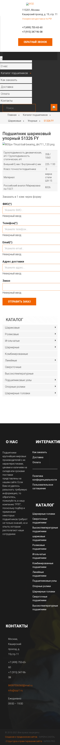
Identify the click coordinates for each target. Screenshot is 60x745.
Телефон (10, 223)
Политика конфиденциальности (44, 478)
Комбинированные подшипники (42, 565)
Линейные (11, 360)
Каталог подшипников (14, 73)
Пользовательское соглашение (42, 486)
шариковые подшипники (39, 538)
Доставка (7, 86)
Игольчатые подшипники (39, 556)
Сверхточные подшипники (39, 521)
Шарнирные (12, 347)
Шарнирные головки (17, 393)
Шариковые (14, 120)
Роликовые (12, 334)
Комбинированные (16, 354)
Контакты (6, 100)
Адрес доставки (13, 261)
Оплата (5, 93)
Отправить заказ (19, 301)
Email (7, 242)
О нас (4, 66)
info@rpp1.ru (15, 690)
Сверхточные (13, 367)
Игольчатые (12, 340)
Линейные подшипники (39, 574)
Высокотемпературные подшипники (45, 529)
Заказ (6, 280)
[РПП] (30, 4)
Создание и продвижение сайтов (21, 737)
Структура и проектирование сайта (24, 741)
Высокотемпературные (19, 373)
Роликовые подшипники (39, 547)
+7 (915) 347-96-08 (32, 31)
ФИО (7, 204)
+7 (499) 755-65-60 (32, 27)
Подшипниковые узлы (18, 380)
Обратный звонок (35, 42)
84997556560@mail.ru (20, 685)
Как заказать (9, 80)
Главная (12, 115)
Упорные (32, 120)
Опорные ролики (15, 386)
